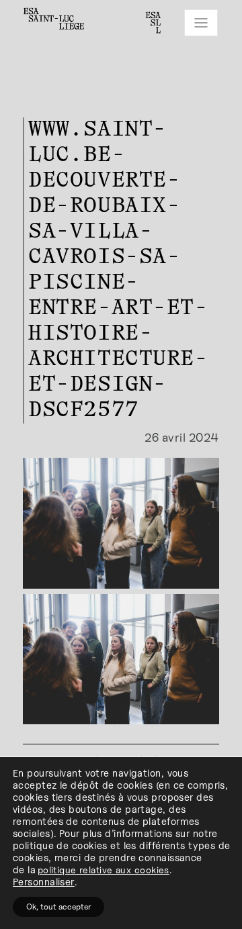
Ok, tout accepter (58, 906)
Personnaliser (44, 881)
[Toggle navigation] (201, 22)
